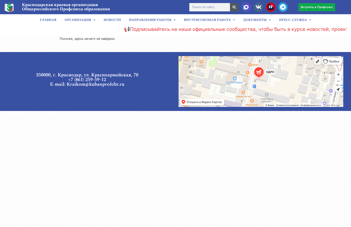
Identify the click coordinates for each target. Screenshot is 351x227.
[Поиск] (234, 7)
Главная (48, 19)
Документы (255, 19)
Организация (78, 19)
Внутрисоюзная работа (207, 19)
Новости (112, 19)
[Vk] (258, 7)
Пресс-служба (293, 19)
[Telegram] (283, 7)
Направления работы (150, 19)
